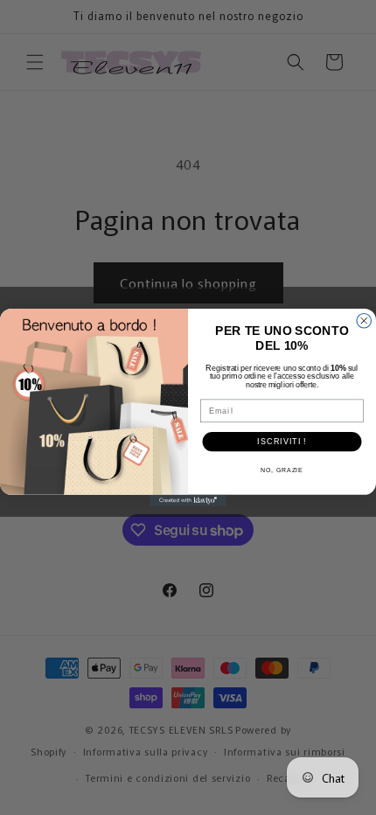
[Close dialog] (364, 321)
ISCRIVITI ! (281, 441)
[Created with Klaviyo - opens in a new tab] (188, 500)
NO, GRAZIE (282, 470)
